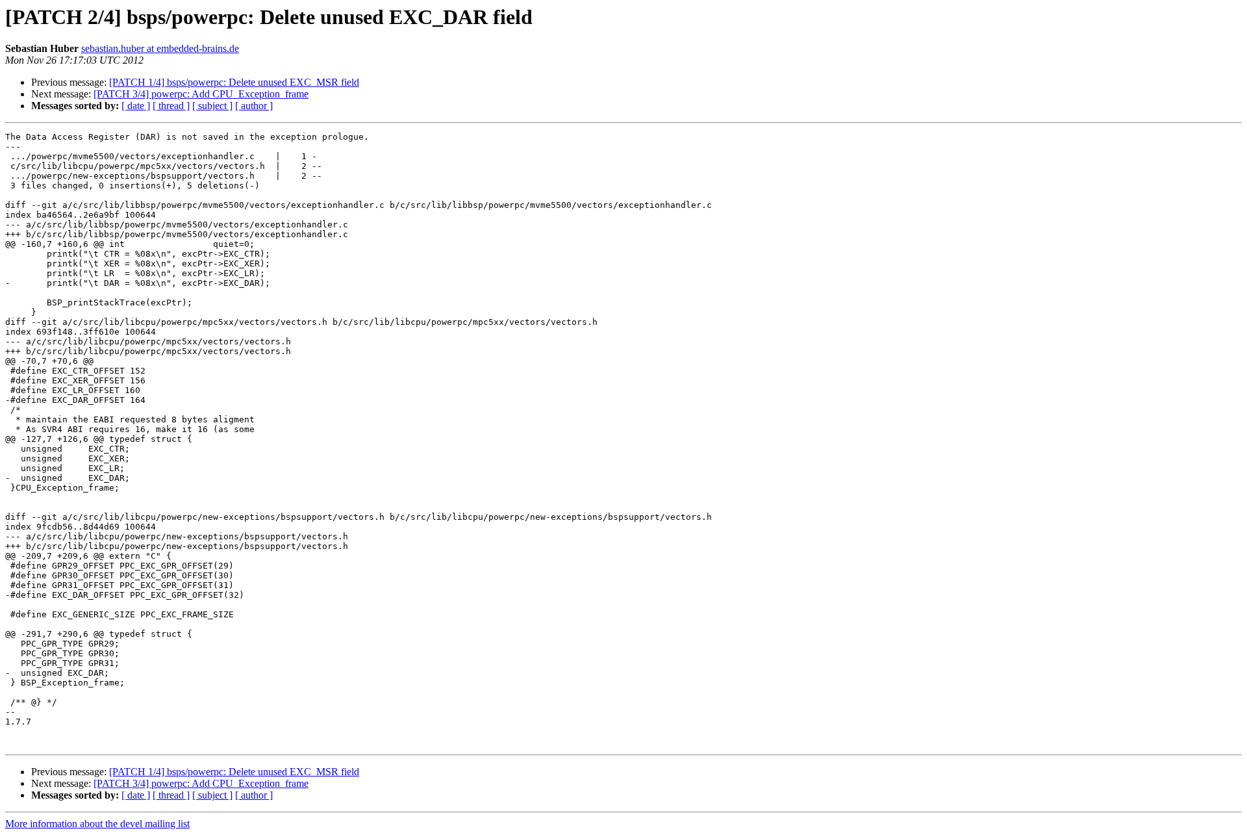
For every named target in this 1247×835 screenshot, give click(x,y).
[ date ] (135, 105)
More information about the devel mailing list (97, 823)
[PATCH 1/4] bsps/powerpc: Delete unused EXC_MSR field (234, 82)
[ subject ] (212, 105)
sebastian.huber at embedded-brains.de (160, 48)
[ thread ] (171, 105)
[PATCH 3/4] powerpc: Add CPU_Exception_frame (201, 93)
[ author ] (254, 105)
